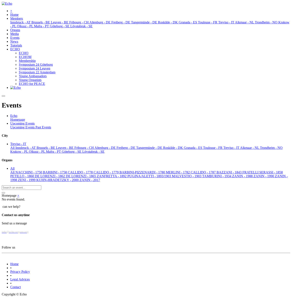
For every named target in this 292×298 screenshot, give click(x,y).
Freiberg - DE (126, 148)
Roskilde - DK (173, 148)
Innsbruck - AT (26, 148)
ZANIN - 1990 (264, 176)
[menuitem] (14, 14)
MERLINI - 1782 (178, 172)
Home (14, 264)
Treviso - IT (231, 148)
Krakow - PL (19, 151)
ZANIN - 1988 (243, 176)
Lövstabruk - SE (93, 151)
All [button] (12, 168)
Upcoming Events (22, 127)
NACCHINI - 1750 (29, 172)
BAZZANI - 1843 (229, 172)
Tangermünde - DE (149, 148)
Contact (15, 287)
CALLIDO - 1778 (81, 172)
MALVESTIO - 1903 (187, 176)
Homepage (17, 119)
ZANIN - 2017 (90, 180)
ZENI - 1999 (27, 180)
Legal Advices (20, 279)
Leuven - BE (65, 148)
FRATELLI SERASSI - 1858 (262, 172)
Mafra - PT (54, 151)
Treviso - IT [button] (18, 144)
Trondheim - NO (271, 148)
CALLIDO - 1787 (204, 172)
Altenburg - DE (105, 148)
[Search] (3, 192)
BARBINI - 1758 (55, 172)
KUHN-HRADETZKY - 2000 (58, 180)
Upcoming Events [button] (22, 123)
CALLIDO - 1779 (106, 172)
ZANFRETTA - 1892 (112, 176)
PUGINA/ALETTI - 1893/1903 (149, 176)
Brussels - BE (46, 148)
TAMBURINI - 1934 (217, 176)
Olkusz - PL (37, 151)
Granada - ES (193, 148)
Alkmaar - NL (250, 148)
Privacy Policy (20, 271)
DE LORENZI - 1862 (50, 176)
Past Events (43, 127)
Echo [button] (13, 116)
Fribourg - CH (84, 148)
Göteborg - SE (72, 151)
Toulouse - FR (213, 148)
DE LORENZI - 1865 (81, 176)
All (12, 148)
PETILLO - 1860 (22, 176)
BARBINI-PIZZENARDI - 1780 (142, 172)
